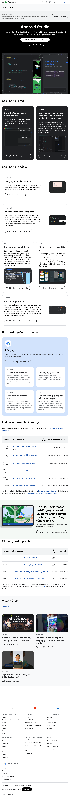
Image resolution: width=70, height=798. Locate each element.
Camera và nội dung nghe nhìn (33, 725)
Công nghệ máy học (30, 720)
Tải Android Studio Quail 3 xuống (33, 39)
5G (25, 731)
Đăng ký (27, 789)
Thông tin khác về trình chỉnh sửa (18, 231)
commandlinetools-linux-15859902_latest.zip (28, 578)
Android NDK (28, 753)
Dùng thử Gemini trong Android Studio (18, 156)
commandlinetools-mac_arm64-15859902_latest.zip (31, 572)
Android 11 (5, 757)
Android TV (50, 728)
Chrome (4, 771)
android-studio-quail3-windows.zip (25, 455)
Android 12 (5, 754)
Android (4, 717)
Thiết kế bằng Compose (15, 195)
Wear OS (49, 720)
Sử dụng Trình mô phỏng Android (52, 288)
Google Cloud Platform (8, 776)
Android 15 (5, 746)
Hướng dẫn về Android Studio (33, 742)
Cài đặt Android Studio (17, 372)
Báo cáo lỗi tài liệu (52, 743)
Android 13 (5, 752)
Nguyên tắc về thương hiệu (26, 785)
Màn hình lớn (50, 717)
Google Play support (52, 746)
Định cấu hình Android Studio (17, 397)
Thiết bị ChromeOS (52, 722)
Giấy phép (15, 785)
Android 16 (5, 743)
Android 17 (5, 741)
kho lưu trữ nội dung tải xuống (47, 491)
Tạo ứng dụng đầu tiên (48, 372)
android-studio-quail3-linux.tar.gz (24, 478)
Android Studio (8, 7)
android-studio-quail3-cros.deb (24, 485)
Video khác (6, 607)
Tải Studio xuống (29, 750)
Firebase (4, 773)
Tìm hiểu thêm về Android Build (17, 288)
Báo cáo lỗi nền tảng (52, 741)
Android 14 (5, 749)
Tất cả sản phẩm (6, 779)
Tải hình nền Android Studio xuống (52, 532)
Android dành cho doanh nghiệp (11, 720)
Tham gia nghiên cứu (53, 749)
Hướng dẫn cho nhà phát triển (33, 745)
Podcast (4, 733)
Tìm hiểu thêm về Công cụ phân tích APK (20, 321)
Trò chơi (27, 717)
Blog (3, 731)
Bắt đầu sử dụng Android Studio (18, 362)
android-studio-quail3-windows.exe (25, 446)
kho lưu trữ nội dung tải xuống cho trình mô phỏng (42, 493)
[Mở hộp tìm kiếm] (43, 2)
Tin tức (4, 728)
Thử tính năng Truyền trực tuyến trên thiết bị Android (53, 156)
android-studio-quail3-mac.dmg (24, 464)
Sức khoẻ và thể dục (30, 722)
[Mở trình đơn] (2, 2)
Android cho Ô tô (52, 725)
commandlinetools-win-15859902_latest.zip (28, 558)
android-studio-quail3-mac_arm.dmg (25, 471)
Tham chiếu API (29, 748)
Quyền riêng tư (29, 728)
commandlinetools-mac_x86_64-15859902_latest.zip (31, 565)
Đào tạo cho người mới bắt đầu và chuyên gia (50, 397)
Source (4, 725)
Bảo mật (4, 722)
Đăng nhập (65, 2)
